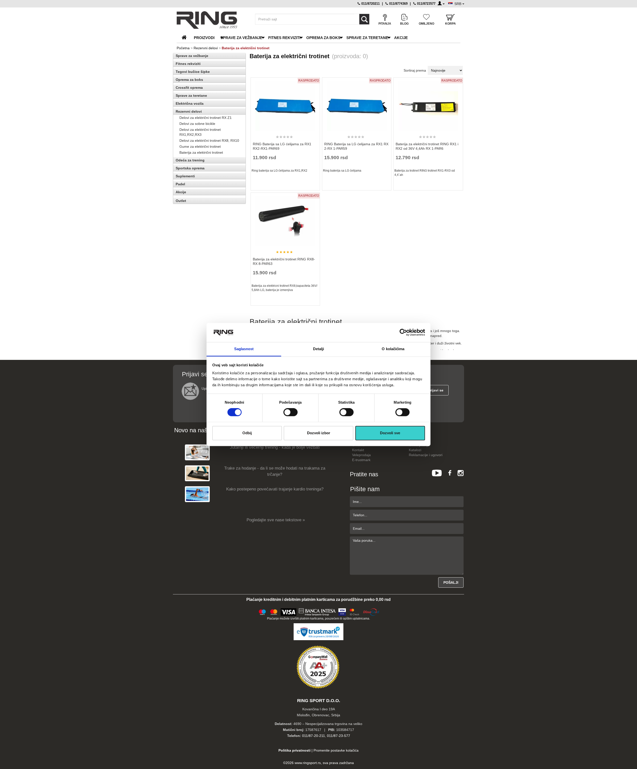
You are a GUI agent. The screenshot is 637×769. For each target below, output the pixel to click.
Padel (180, 184)
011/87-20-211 (313, 736)
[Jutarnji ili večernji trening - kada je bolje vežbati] (197, 452)
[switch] (290, 412)
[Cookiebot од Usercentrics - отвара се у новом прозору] (403, 332)
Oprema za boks (323, 38)
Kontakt (358, 450)
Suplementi (185, 176)
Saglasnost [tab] (244, 349)
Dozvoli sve (390, 433)
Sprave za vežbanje (241, 38)
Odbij (247, 433)
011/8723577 (425, 3)
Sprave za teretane (367, 38)
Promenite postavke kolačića (336, 750)
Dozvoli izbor (318, 433)
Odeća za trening (190, 160)
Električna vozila (190, 103)
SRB (458, 4)
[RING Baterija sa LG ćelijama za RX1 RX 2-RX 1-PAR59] (357, 104)
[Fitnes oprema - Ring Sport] (211, 20)
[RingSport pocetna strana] (186, 38)
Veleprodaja (361, 455)
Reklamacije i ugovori (425, 455)
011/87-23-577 (338, 736)
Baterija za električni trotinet (201, 152)
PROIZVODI (204, 38)
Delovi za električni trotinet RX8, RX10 (209, 141)
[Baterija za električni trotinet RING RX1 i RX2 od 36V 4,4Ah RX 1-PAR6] (428, 104)
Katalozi (415, 450)
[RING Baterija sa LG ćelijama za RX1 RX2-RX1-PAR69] (285, 104)
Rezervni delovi (206, 48)
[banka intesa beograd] (317, 611)
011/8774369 (398, 3)
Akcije (401, 38)
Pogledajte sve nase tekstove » (276, 520)
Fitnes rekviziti (284, 38)
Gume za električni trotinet (200, 146)
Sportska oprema (190, 168)
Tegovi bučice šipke (193, 72)
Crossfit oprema (189, 88)
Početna (183, 48)
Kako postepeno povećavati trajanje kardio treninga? (274, 489)
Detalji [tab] (318, 349)
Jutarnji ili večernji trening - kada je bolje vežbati (275, 447)
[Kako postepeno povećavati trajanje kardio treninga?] (197, 494)
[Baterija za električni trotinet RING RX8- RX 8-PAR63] (285, 219)
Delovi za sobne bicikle (197, 124)
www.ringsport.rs (308, 763)
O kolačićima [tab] (393, 349)
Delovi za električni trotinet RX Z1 (205, 118)
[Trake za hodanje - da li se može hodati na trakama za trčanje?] (197, 473)
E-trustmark (361, 460)
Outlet (181, 201)
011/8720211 (370, 3)
